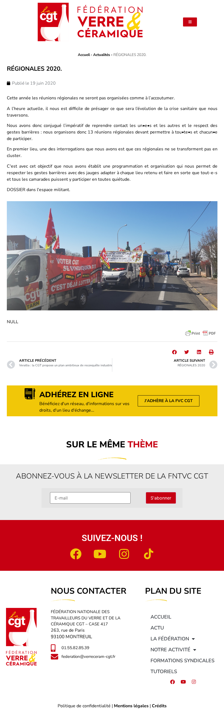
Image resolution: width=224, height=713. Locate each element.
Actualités (101, 54)
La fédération (170, 638)
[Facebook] (75, 553)
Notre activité (170, 649)
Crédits (159, 706)
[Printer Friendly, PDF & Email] (200, 333)
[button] (174, 352)
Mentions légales (131, 706)
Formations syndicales (182, 660)
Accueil (84, 54)
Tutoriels (164, 671)
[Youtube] (100, 553)
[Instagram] (124, 553)
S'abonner (161, 498)
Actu (157, 628)
